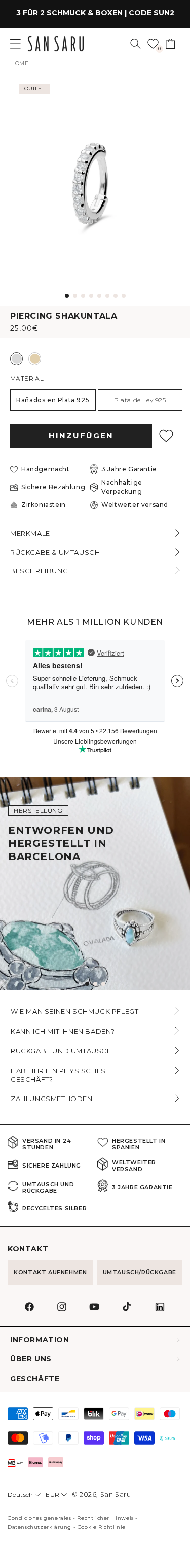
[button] (135, 44)
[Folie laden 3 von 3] (103, 984)
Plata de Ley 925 (140, 400)
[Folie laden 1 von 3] (87, 984)
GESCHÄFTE (34, 1379)
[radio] (16, 358)
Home (19, 63)
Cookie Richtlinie (102, 1527)
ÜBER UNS (31, 1359)
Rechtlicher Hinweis (105, 1518)
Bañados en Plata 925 (52, 400)
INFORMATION (39, 1339)
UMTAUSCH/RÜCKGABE (139, 1272)
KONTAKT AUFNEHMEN (50, 1272)
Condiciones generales (39, 1518)
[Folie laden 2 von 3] (95, 984)
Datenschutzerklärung (39, 1527)
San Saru (115, 1494)
